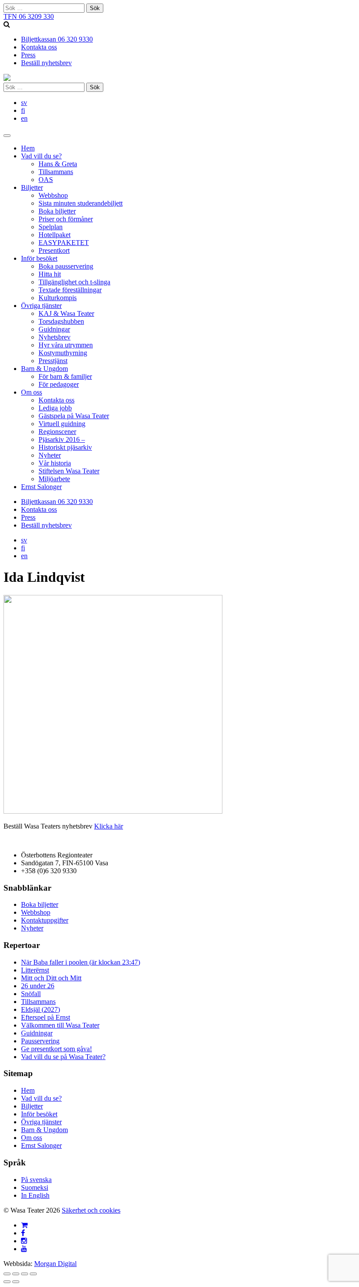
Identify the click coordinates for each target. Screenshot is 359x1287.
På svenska (36, 1179)
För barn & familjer (65, 376)
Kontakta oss (39, 47)
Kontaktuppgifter (44, 920)
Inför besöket (39, 258)
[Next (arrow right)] (15, 1281)
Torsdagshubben (61, 321)
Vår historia (55, 463)
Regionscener (57, 431)
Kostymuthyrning (63, 353)
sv (24, 102)
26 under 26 (37, 986)
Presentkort (54, 250)
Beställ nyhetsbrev (46, 62)
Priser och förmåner (66, 219)
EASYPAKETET (64, 242)
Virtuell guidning (62, 423)
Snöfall (31, 993)
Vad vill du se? (41, 156)
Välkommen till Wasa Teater (60, 1025)
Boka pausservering (66, 266)
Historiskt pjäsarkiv (65, 447)
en (24, 118)
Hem (28, 148)
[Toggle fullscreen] (24, 1274)
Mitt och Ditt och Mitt (51, 978)
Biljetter (32, 187)
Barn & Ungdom (44, 368)
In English (35, 1195)
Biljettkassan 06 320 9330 (57, 39)
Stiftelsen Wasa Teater (69, 471)
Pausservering (40, 1041)
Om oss (31, 392)
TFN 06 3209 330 (29, 16)
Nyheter (50, 455)
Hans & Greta (58, 164)
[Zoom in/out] (33, 1274)
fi (23, 110)
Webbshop (53, 195)
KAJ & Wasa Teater (66, 313)
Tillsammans (56, 171)
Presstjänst (53, 360)
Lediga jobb (55, 408)
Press (28, 55)
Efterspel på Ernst (45, 1017)
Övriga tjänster (41, 305)
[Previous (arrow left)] (7, 1281)
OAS (46, 179)
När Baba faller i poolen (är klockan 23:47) (80, 962)
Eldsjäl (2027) (40, 1009)
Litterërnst (35, 970)
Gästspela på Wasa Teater (74, 416)
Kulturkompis (58, 297)
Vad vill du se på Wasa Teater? (63, 1056)
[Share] (15, 1274)
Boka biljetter (57, 211)
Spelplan (51, 227)
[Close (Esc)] (7, 1274)
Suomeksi (34, 1187)
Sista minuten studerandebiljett (81, 203)
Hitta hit (50, 274)
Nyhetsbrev (54, 337)
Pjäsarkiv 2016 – (62, 439)
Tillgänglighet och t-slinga (74, 282)
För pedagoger (59, 384)
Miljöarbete (54, 479)
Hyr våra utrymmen (66, 345)
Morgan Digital (55, 1263)
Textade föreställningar (70, 290)
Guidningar (54, 329)
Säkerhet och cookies (91, 1210)
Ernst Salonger (41, 486)
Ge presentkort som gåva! (56, 1049)
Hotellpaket (54, 234)
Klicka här (108, 826)
